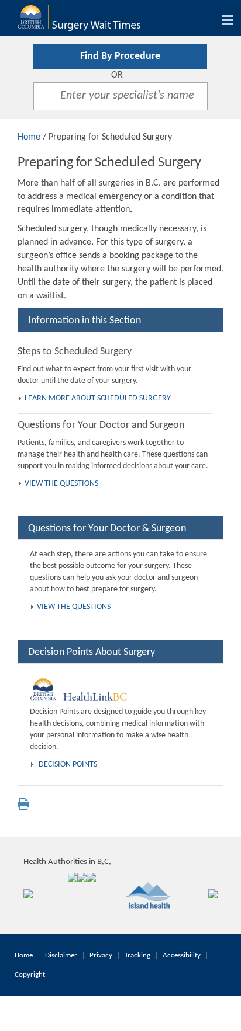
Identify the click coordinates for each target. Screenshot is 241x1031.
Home (29, 137)
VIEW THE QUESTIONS (61, 483)
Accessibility (182, 955)
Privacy (100, 955)
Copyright (30, 974)
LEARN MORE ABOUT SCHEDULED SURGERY (98, 398)
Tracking (137, 955)
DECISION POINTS (68, 764)
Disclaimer (61, 955)
